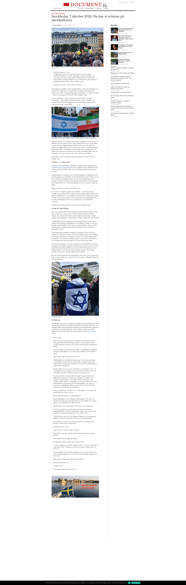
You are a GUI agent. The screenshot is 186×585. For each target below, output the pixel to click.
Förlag (124, 2)
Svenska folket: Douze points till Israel (121, 92)
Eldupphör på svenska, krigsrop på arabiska (122, 73)
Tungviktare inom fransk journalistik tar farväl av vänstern (125, 46)
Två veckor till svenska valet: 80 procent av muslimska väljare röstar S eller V (126, 38)
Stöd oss (98, 8)
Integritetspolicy (136, 582)
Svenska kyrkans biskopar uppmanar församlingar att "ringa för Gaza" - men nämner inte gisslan (121, 78)
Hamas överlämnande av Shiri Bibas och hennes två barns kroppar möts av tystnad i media (122, 108)
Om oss (105, 8)
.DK (133, 2)
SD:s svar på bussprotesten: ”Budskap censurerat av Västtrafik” (126, 30)
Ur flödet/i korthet (58, 13)
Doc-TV (81, 8)
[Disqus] (77, 522)
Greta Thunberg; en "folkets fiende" (120, 83)
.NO (131, 2)
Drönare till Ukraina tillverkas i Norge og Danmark (124, 61)
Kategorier (89, 8)
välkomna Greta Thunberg (60, 167)
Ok (129, 582)
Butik (120, 2)
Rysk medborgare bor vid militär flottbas (125, 53)
